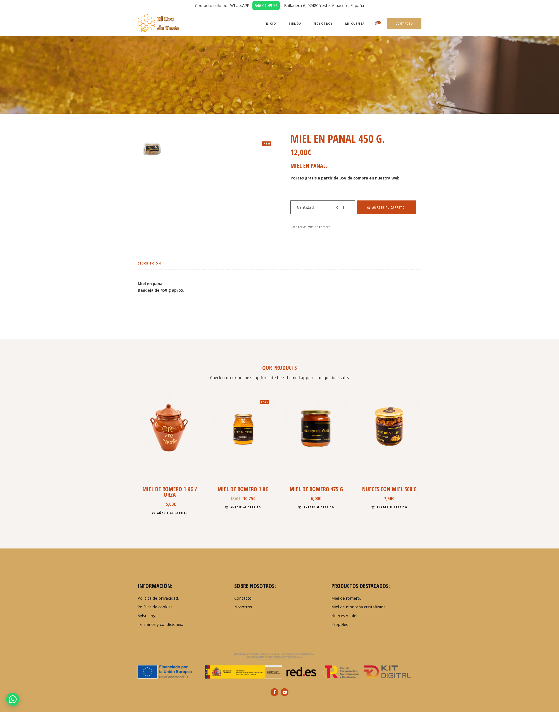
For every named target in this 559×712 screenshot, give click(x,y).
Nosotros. (243, 606)
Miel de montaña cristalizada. (358, 606)
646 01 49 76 (266, 5)
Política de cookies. (155, 606)
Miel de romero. (346, 598)
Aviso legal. (148, 615)
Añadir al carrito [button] (172, 513)
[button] (12, 699)
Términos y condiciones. (160, 624)
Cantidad (305, 207)
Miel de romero (319, 227)
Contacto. (243, 598)
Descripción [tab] (149, 263)
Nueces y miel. (344, 615)
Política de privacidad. (158, 598)
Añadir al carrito (388, 207)
